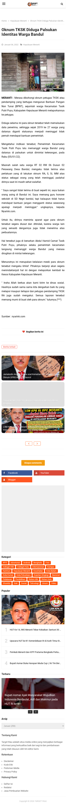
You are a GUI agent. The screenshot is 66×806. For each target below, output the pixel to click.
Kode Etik (8, 764)
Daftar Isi (8, 784)
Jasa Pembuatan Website (16, 791)
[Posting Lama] (37, 444)
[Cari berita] (62, 4)
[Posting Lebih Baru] (28, 444)
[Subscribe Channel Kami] (49, 473)
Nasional (56, 575)
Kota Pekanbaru (23, 575)
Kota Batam (51, 571)
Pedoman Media (11, 768)
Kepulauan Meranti (31, 44)
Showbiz (6, 583)
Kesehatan (38, 571)
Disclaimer (9, 761)
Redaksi (7, 787)
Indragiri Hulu (23, 567)
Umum (45, 583)
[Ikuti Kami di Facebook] (17, 473)
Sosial (24, 583)
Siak (16, 583)
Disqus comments (33, 463)
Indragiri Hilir (8, 567)
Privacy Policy (10, 771)
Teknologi (34, 583)
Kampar (50, 567)
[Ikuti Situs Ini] (17, 479)
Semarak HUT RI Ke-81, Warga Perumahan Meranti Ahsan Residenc (30, 402)
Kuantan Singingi (41, 575)
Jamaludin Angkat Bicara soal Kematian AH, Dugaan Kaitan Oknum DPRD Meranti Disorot (31, 376)
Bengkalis (37, 563)
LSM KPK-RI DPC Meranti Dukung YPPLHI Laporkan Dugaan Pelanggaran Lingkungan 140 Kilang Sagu (31, 428)
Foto (47, 563)
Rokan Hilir (33, 579)
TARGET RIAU (41, 801)
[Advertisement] (33, 518)
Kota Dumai (8, 575)
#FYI (5, 563)
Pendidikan (20, 579)
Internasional (38, 567)
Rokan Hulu (47, 579)
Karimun (6, 571)
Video (53, 583)
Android (26, 563)
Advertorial (15, 563)
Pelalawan (7, 579)
